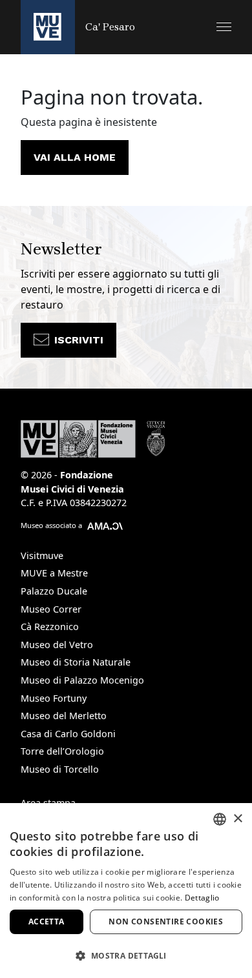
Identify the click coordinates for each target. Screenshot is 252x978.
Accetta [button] (46, 921)
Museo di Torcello (60, 769)
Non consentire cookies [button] (166, 921)
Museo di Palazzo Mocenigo (82, 680)
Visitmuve (42, 555)
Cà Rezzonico (50, 626)
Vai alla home (75, 157)
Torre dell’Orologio (62, 751)
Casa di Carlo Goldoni (68, 734)
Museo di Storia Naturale (76, 662)
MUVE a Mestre (54, 573)
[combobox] (219, 819)
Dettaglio (202, 897)
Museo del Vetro (57, 644)
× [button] (237, 819)
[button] (223, 27)
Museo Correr (51, 609)
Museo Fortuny (54, 698)
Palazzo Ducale (54, 591)
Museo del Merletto (64, 715)
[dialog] (126, 890)
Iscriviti (78, 340)
